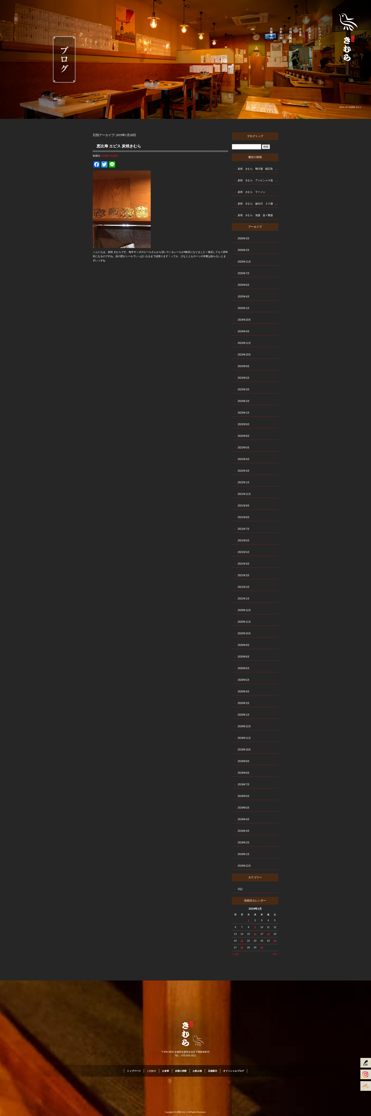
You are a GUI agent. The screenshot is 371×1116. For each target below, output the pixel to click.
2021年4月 (243, 563)
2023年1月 (243, 412)
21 (242, 940)
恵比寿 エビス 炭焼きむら (119, 146)
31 (261, 947)
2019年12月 (244, 726)
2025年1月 (243, 308)
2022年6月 (243, 447)
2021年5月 (243, 552)
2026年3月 (243, 238)
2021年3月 (243, 575)
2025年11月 (244, 261)
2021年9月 (243, 505)
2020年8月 (243, 656)
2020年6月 (243, 668)
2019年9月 (243, 761)
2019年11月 (244, 738)
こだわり (310, 35)
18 (268, 934)
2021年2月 (243, 586)
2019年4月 (243, 819)
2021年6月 (243, 540)
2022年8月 (243, 435)
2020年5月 (243, 679)
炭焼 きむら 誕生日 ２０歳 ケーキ (258, 203)
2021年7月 (243, 528)
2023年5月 (243, 377)
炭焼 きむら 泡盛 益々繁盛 (255, 215)
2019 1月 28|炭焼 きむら (350, 107)
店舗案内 (271, 35)
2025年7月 (243, 273)
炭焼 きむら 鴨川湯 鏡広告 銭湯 (258, 168)
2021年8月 (243, 517)
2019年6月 (243, 796)
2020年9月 (243, 645)
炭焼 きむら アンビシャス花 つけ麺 (258, 180)
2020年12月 (244, 610)
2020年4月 (243, 691)
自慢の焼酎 (291, 35)
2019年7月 (243, 784)
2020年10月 (244, 633)
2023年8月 (243, 366)
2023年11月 (244, 343)
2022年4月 (243, 459)
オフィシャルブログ (233, 1071)
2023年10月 (244, 354)
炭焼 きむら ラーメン (251, 192)
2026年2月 (243, 250)
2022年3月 (243, 470)
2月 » (275, 954)
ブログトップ (255, 136)
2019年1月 (243, 854)
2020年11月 (244, 621)
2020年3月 (243, 703)
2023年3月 (243, 389)
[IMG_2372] (122, 245)
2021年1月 (243, 598)
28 (242, 947)
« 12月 (235, 954)
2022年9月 (243, 424)
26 (275, 940)
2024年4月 (243, 331)
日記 (240, 889)
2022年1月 (243, 482)
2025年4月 (243, 296)
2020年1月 (243, 714)
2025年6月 (243, 284)
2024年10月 (244, 319)
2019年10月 (244, 749)
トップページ (320, 35)
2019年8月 (243, 772)
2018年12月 (244, 865)
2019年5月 (243, 807)
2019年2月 (243, 842)
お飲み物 (281, 35)
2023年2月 (243, 401)
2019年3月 (243, 830)
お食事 (300, 35)
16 (255, 934)
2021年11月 (244, 494)
